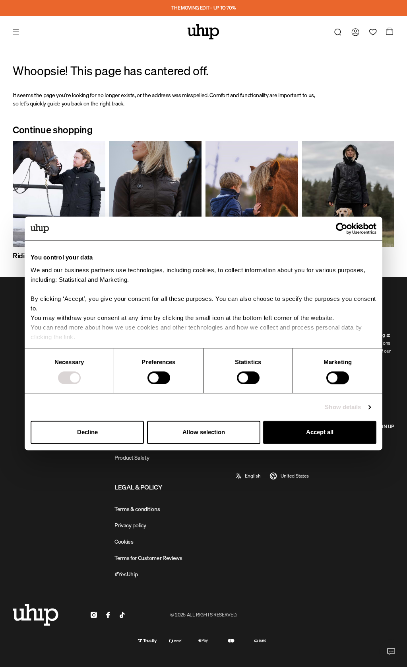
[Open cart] (388, 32)
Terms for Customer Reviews (148, 558)
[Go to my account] (353, 32)
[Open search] (336, 32)
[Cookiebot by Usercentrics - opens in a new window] (341, 228)
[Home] (203, 31)
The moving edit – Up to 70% (203, 8)
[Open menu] (17, 32)
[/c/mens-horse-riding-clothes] (59, 194)
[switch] (158, 377)
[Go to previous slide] (31, 201)
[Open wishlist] (371, 32)
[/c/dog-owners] (348, 194)
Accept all (319, 432)
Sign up (385, 426)
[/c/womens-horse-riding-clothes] (155, 194)
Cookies (124, 541)
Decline (87, 432)
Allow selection (203, 432)
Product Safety (131, 457)
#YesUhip (126, 574)
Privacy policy (130, 525)
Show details (343, 407)
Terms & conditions (137, 509)
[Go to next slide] (375, 201)
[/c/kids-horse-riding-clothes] (251, 194)
